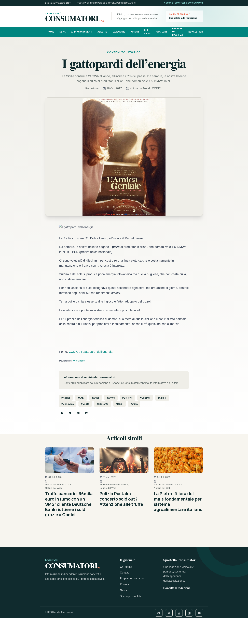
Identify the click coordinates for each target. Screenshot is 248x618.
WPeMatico (79, 360)
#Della (134, 403)
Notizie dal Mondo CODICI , (60, 484)
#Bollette (127, 397)
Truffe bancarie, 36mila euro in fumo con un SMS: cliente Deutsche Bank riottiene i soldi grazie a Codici (69, 504)
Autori (135, 32)
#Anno (95, 397)
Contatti (161, 32)
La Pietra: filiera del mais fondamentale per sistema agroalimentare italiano (178, 501)
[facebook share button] (62, 413)
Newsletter (195, 32)
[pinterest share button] (86, 413)
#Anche (65, 397)
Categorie (119, 32)
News (63, 32)
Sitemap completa (131, 596)
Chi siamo (147, 32)
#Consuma (67, 403)
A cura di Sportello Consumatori (183, 3)
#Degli (119, 403)
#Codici (162, 397)
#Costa (85, 403)
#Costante (102, 403)
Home (51, 32)
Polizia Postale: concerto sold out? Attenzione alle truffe (121, 499)
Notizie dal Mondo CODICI (145, 88)
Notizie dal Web (53, 488)
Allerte (102, 32)
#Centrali (145, 397)
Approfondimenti (81, 32)
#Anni (81, 397)
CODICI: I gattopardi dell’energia (91, 351)
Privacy (124, 584)
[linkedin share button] (78, 413)
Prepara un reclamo (177, 31)
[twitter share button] (70, 413)
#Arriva (111, 397)
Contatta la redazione (176, 588)
